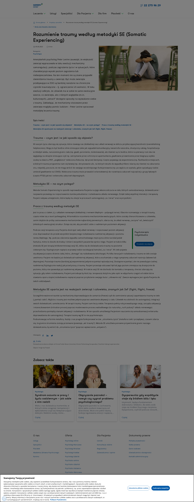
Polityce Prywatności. (58, 500)
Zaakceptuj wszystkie (161, 488)
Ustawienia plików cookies (138, 488)
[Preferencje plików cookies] (4, 498)
